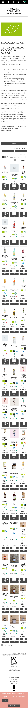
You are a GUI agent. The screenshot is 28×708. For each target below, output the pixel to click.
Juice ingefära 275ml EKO (5, 316)
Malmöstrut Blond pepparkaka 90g (4, 439)
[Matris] (3, 157)
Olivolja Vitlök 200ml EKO (14, 566)
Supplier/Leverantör (14, 677)
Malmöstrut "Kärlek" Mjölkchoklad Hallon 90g (5, 407)
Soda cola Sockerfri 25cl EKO (14, 175)
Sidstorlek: (22, 155)
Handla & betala (14, 667)
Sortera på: (14, 155)
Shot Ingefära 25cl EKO (14, 318)
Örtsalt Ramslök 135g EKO (23, 594)
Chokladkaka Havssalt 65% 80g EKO (14, 347)
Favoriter (19, 2)
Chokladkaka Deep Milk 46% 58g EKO (23, 438)
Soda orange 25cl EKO (4, 200)
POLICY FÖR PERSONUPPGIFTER (14, 670)
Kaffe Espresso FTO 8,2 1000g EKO (14, 523)
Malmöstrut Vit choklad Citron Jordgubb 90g (23, 376)
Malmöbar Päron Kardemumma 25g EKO (5, 376)
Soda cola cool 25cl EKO (23, 172)
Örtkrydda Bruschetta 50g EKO (23, 624)
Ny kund (14, 671)
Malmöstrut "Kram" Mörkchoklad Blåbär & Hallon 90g (14, 441)
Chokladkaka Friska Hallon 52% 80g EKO (23, 344)
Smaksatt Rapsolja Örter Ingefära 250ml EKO (23, 532)
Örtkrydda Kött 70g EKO (14, 626)
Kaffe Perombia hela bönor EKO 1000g (5, 524)
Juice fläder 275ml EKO (23, 286)
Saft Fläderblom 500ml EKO (23, 470)
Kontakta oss (14, 666)
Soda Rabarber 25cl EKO (5, 173)
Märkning (14, 143)
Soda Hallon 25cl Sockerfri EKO (5, 256)
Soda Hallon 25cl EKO (14, 230)
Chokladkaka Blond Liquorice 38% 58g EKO (5, 470)
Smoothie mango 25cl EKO (4, 286)
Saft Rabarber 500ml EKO (5, 500)
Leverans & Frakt (14, 669)
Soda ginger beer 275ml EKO (14, 259)
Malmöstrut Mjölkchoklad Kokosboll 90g (14, 409)
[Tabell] (7, 157)
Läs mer (5, 700)
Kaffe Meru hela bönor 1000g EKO (23, 501)
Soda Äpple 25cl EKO (4, 228)
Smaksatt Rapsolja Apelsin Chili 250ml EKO (5, 563)
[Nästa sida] (19, 160)
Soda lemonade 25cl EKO (14, 203)
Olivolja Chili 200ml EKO (14, 597)
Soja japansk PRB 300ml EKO (23, 316)
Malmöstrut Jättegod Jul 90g (23, 407)
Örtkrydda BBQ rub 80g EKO (4, 624)
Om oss (14, 675)
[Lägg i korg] (5, 188)
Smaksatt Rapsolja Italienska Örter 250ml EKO (23, 564)
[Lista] (5, 157)
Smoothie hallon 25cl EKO (23, 256)
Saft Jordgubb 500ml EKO (14, 503)
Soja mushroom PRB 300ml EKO (5, 345)
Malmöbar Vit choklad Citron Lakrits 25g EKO (14, 379)
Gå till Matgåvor (14, 681)
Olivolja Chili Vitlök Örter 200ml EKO (5, 594)
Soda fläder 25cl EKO (23, 200)
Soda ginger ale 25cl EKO (23, 228)
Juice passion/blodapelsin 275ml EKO (14, 289)
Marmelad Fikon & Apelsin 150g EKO (14, 472)
